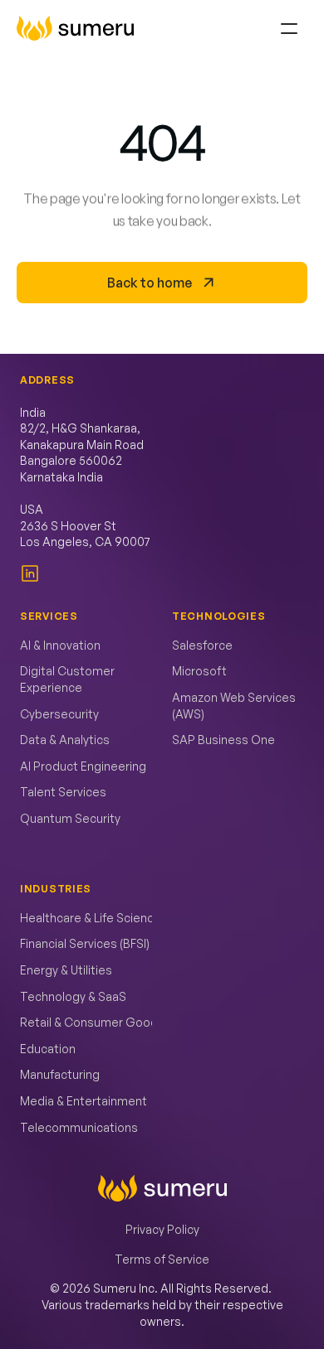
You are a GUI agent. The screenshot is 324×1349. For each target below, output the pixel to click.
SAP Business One (223, 740)
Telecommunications (79, 1127)
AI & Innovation (60, 645)
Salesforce (202, 645)
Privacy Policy (162, 1229)
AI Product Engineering (83, 766)
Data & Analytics (65, 740)
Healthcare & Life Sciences (94, 918)
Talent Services (63, 792)
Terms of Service (162, 1259)
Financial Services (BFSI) (85, 943)
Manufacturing (60, 1074)
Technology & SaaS (73, 996)
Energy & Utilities (66, 970)
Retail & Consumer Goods (92, 1022)
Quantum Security (70, 818)
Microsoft (199, 671)
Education (48, 1049)
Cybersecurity (59, 714)
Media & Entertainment (83, 1101)
